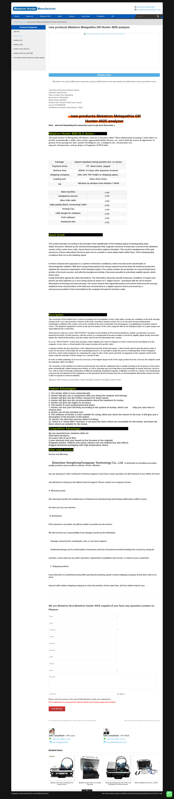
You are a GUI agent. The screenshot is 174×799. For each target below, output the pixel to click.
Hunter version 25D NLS (21, 49)
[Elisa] (52, 734)
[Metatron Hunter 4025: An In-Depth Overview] (90, 780)
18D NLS (17, 31)
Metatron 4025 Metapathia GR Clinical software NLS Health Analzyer (72, 721)
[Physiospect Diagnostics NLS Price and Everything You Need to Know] (118, 780)
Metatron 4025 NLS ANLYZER (23, 53)
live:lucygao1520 (60, 742)
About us (29, 16)
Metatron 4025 (18, 44)
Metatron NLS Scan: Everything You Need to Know (61, 783)
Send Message (57, 709)
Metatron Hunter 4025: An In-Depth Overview (90, 783)
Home (17, 16)
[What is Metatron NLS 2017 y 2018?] (146, 780)
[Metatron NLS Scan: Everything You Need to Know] (62, 780)
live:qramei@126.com (116, 742)
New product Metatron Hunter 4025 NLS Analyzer (142, 721)
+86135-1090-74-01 (61, 739)
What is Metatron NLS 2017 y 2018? (146, 783)
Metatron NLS (45, 16)
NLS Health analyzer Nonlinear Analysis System (29, 58)
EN (113, 16)
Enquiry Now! (104, 75)
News (60, 16)
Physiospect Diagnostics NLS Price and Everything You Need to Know (118, 783)
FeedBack (101, 16)
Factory (72, 16)
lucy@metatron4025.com (149, 10)
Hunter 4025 (23, 22)
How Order (86, 16)
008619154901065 (146, 7)
